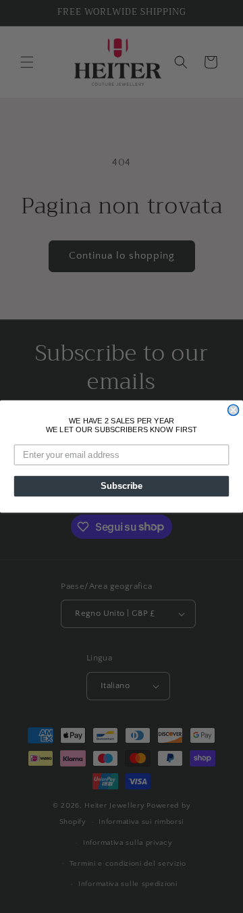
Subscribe (121, 486)
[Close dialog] (233, 410)
